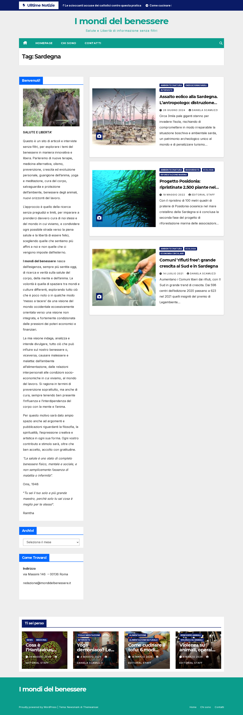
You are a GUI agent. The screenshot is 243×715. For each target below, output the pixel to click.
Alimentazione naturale (143, 640)
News (30, 640)
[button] (220, 43)
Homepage (44, 43)
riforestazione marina (174, 174)
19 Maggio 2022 (174, 194)
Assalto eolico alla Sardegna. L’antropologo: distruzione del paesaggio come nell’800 (188, 102)
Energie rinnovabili (196, 85)
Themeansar (90, 707)
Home (193, 707)
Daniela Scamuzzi (205, 110)
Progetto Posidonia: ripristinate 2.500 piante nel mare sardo (187, 187)
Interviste (167, 90)
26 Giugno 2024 (174, 110)
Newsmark (73, 707)
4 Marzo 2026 (193, 656)
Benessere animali (191, 635)
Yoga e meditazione (89, 635)
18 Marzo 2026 (142, 656)
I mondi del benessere (121, 21)
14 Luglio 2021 (173, 273)
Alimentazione (137, 635)
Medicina (41, 640)
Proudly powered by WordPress (38, 707)
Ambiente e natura (171, 85)
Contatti (93, 43)
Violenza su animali (192, 640)
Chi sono (68, 43)
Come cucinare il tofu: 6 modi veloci (146, 649)
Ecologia (208, 170)
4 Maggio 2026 (91, 656)
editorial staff (203, 194)
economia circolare (172, 253)
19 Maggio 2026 (40, 656)
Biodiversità (192, 170)
